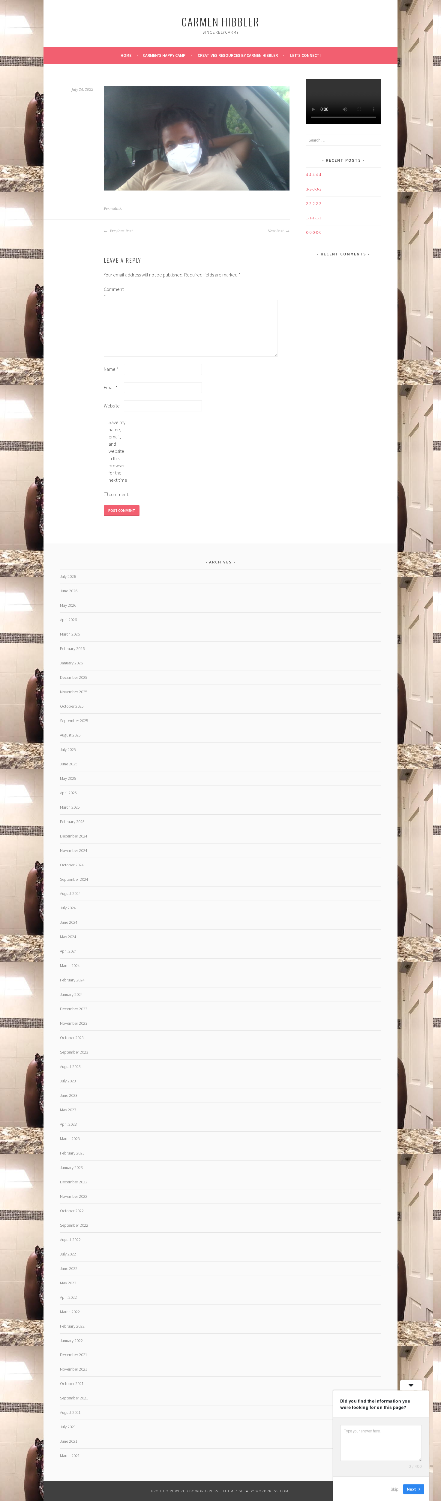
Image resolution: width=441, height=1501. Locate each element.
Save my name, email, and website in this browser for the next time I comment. (118, 458)
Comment (113, 292)
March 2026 (70, 634)
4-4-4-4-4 (313, 174)
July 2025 (68, 749)
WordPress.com (272, 1491)
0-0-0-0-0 (313, 232)
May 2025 (68, 778)
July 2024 (68, 908)
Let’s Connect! (305, 55)
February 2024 (72, 980)
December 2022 (73, 1182)
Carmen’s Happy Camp (164, 55)
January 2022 (71, 1340)
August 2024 (70, 893)
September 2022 (74, 1225)
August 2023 (70, 1066)
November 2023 (73, 1023)
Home (126, 55)
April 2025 (68, 792)
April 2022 (68, 1297)
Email (111, 387)
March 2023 (70, 1138)
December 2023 (73, 1008)
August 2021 (70, 1412)
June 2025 (68, 764)
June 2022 (68, 1268)
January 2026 (71, 663)
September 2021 (74, 1398)
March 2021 (70, 1455)
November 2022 (73, 1196)
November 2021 (73, 1369)
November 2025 (73, 691)
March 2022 (70, 1311)
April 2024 (68, 951)
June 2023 (68, 1095)
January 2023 (71, 1167)
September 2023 (74, 1052)
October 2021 (72, 1383)
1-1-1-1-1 (313, 218)
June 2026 (68, 590)
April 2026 (68, 619)
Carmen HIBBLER (221, 21)
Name (111, 369)
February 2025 (72, 821)
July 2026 (68, 576)
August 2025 (70, 735)
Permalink (113, 208)
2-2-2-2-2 (313, 203)
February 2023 (72, 1153)
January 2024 (71, 994)
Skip (394, 1488)
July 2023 (68, 1081)
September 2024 (74, 879)
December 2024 (73, 836)
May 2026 (68, 605)
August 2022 (70, 1239)
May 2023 (68, 1109)
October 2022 (72, 1210)
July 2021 (68, 1426)
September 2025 (74, 720)
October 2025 (72, 706)
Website (112, 406)
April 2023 (68, 1124)
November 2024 (73, 850)
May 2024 (68, 936)
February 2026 (72, 648)
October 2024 (72, 865)
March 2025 (70, 807)
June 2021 (68, 1441)
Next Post (276, 231)
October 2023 (72, 1037)
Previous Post (121, 231)
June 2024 (68, 922)
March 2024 (70, 965)
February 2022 (72, 1326)
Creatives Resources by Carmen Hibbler (238, 55)
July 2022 (68, 1254)
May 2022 (68, 1283)
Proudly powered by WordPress (184, 1491)
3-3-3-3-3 (313, 189)
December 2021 (73, 1354)
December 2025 (73, 677)
